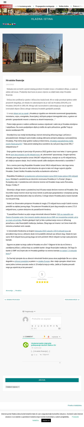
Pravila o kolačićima (74, 405)
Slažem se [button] (46, 420)
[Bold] (32, 326)
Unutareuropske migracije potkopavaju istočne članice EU (43, 344)
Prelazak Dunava (77, 6)
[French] (8, 24)
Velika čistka (61, 6)
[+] (35, 328)
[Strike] (41, 326)
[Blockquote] (50, 326)
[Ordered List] (44, 326)
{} (32, 328)
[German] (10, 24)
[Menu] (5, 2)
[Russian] (14, 24)
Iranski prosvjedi (13, 299)
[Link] (56, 326)
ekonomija (9, 290)
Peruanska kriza (71, 299)
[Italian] (12, 24)
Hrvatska (18, 290)
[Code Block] (53, 326)
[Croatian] (3, 24)
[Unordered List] (47, 326)
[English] (6, 24)
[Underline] (38, 326)
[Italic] (35, 326)
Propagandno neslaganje (42, 6)
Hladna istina (42, 19)
